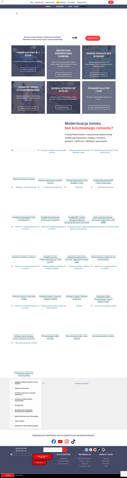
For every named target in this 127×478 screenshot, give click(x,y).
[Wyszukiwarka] (64, 449)
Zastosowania (60, 6)
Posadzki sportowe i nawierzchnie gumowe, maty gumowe (50, 259)
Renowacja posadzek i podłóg (103, 336)
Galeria (76, 6)
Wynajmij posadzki (81, 2)
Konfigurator (61, 2)
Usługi (70, 6)
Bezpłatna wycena (50, 2)
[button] (45, 404)
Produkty (48, 6)
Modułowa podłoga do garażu (24, 179)
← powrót (7, 475)
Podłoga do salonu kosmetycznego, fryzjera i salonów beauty (103, 299)
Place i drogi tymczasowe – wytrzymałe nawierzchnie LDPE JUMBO (103, 220)
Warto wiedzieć (71, 2)
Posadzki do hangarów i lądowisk (24, 257)
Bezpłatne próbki (39, 2)
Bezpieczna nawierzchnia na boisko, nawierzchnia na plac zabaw (76, 259)
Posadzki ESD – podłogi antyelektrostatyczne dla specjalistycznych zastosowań (77, 220)
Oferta (31, 2)
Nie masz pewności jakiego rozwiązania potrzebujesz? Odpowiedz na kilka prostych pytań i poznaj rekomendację (43, 38)
